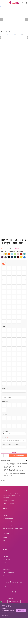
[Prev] (0, 37)
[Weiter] (26, 19)
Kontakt (5, 512)
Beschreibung (5, 460)
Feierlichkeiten (6, 569)
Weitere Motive (6, 575)
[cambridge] (24, 257)
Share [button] (4, 480)
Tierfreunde (6, 556)
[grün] (15, 257)
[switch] (3, 264)
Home (4, 553)
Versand (6, 244)
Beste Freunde (6, 559)
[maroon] (18, 257)
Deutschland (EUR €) (13, 601)
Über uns (5, 537)
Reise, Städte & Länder (8, 572)
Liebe (4, 566)
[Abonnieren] (23, 586)
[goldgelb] (5, 254)
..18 (9, 31)
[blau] (12, 257)
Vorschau (14, 452)
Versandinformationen (8, 525)
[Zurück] (1, 19)
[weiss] (2, 254)
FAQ (4, 540)
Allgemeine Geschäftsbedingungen (11, 521)
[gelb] (21, 257)
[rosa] (18, 254)
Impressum (5, 515)
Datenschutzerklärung (8, 518)
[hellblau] (12, 254)
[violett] (2, 257)
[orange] (8, 254)
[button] (1, 2)
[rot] (21, 254)
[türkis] (24, 254)
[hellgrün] (15, 254)
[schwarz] (8, 257)
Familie (4, 562)
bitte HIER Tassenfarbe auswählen (12, 251)
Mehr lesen (5, 615)
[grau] (5, 257)
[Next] (27, 37)
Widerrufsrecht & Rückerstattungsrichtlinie (13, 528)
